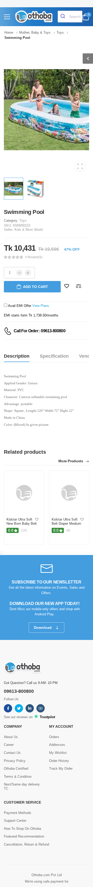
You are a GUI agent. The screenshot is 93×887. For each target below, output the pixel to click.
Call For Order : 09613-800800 (39, 331)
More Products (71, 461)
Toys (23, 220)
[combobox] (70, 17)
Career (9, 745)
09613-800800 (19, 691)
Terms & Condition (18, 776)
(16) (24, 530)
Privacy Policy (15, 761)
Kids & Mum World (28, 230)
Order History (59, 761)
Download (43, 627)
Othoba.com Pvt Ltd (47, 875)
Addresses (57, 745)
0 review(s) (33, 257)
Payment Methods (17, 813)
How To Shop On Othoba (22, 829)
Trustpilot (47, 717)
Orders (54, 737)
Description (16, 356)
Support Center (15, 821)
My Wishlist (58, 753)
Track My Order (61, 768)
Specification (54, 356)
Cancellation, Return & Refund (26, 844)
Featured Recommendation (24, 836)
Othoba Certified (16, 768)
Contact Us (12, 753)
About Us (11, 737)
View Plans (40, 306)
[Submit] (63, 16)
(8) (68, 530)
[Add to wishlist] (36, 519)
